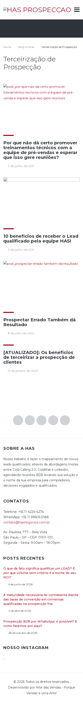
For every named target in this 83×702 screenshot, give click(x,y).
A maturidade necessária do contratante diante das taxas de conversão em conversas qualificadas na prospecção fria (40, 599)
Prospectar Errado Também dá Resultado (39, 322)
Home (7, 47)
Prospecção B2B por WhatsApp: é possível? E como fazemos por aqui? (40, 623)
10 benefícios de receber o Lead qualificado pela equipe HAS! (40, 238)
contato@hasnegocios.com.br (26, 522)
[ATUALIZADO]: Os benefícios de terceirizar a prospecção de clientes (39, 357)
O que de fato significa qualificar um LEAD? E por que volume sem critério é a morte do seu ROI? (39, 572)
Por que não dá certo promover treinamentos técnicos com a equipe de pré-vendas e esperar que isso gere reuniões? (40, 150)
